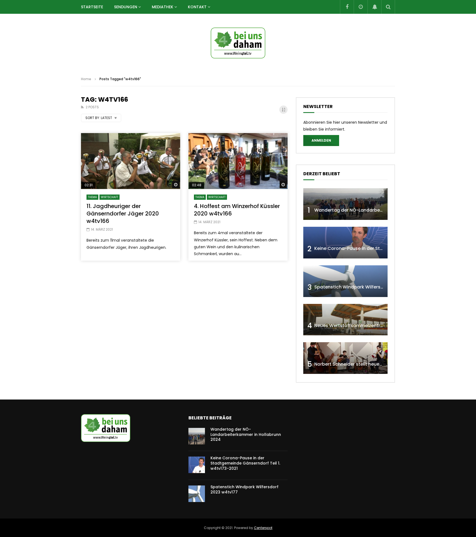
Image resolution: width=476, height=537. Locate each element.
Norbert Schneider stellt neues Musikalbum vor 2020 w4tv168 (381, 364)
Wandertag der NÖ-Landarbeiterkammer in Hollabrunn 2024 (381, 210)
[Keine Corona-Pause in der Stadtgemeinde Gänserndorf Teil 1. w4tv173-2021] (345, 242)
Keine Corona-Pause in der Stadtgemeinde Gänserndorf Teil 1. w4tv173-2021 (245, 463)
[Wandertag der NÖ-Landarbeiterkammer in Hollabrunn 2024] (345, 204)
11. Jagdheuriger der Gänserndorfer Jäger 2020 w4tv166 (122, 213)
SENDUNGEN (125, 7)
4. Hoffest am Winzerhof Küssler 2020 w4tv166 (237, 209)
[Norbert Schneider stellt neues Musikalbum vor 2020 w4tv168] (345, 358)
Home (86, 79)
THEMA (92, 197)
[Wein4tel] (238, 43)
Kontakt (197, 7)
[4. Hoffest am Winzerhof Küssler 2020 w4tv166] (238, 161)
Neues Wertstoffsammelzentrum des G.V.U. (362, 325)
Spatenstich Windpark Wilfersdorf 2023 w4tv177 (367, 287)
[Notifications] (374, 7)
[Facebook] (347, 7)
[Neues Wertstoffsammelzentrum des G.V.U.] (345, 320)
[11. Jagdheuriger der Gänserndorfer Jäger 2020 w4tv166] (130, 161)
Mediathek (162, 7)
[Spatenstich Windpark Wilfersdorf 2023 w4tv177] (345, 281)
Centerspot (263, 527)
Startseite (92, 7)
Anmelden (321, 140)
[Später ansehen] (360, 7)
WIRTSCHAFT (109, 197)
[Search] (388, 7)
